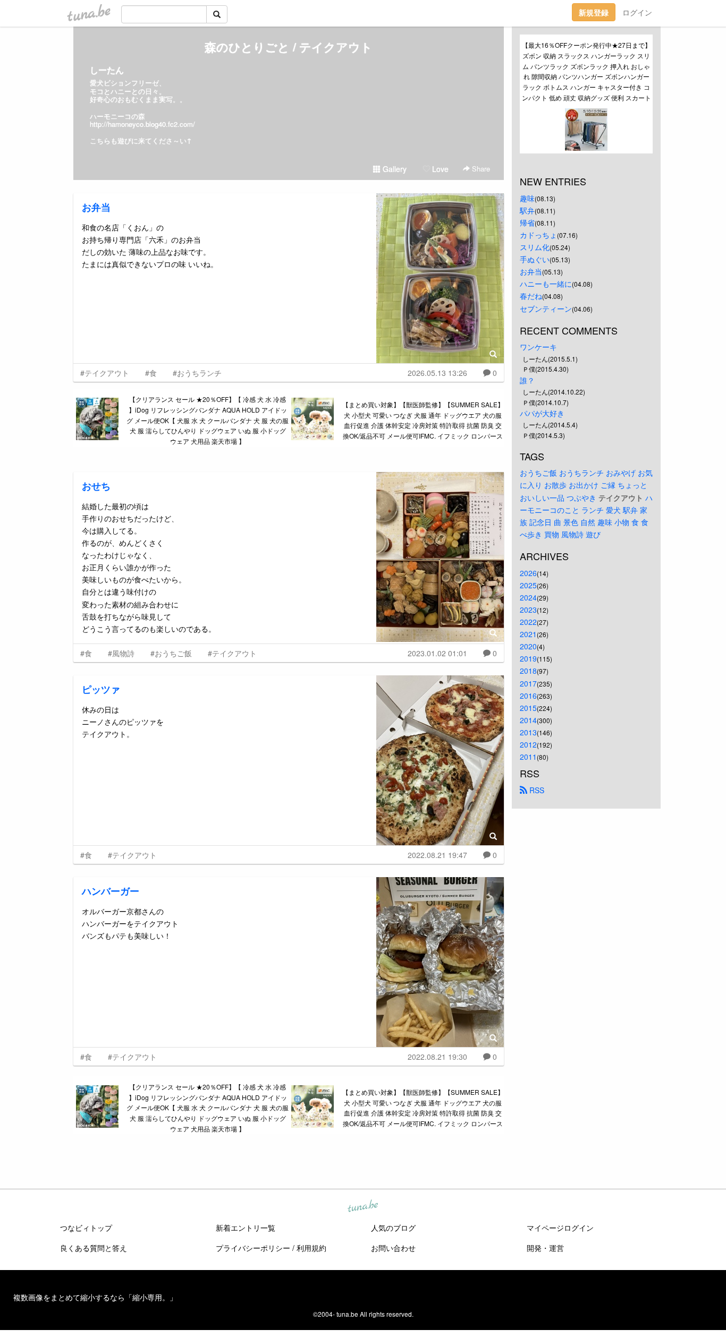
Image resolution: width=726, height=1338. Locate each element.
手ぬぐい (535, 259)
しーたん (107, 70)
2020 (528, 646)
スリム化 (535, 247)
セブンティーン (546, 308)
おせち (96, 486)
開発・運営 (545, 1247)
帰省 (527, 222)
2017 (528, 683)
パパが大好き (542, 413)
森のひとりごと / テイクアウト (289, 46)
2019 (528, 658)
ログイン (637, 12)
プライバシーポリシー (253, 1247)
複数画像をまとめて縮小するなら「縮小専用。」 (95, 1297)
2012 (528, 744)
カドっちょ (538, 234)
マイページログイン (560, 1227)
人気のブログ (393, 1227)
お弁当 (96, 207)
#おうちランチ (197, 372)
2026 (528, 573)
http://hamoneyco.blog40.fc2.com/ (142, 124)
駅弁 (527, 210)
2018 (528, 670)
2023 (528, 609)
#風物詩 (121, 653)
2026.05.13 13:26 (437, 372)
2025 (528, 585)
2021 (528, 634)
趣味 (527, 198)
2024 (528, 597)
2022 (528, 621)
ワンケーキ (538, 346)
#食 (151, 372)
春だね (531, 295)
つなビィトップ (86, 1227)
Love (439, 169)
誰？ (527, 380)
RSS (535, 790)
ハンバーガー (110, 891)
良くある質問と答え (93, 1247)
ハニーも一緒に (546, 283)
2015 (528, 707)
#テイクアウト (104, 372)
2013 (528, 732)
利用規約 (311, 1247)
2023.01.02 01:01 (437, 653)
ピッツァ (101, 689)
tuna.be (362, 1206)
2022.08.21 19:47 (437, 855)
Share (480, 169)
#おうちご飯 (171, 653)
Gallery (394, 169)
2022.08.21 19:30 (437, 1056)
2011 (528, 756)
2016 (528, 695)
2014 (528, 720)
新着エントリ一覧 (245, 1227)
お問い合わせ (393, 1247)
